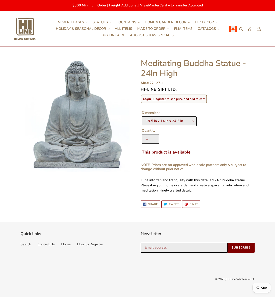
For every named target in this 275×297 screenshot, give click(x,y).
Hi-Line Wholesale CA (240, 279)
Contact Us (46, 244)
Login (147, 99)
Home (66, 244)
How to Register (90, 244)
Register (159, 99)
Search (25, 244)
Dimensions (151, 112)
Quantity (148, 130)
